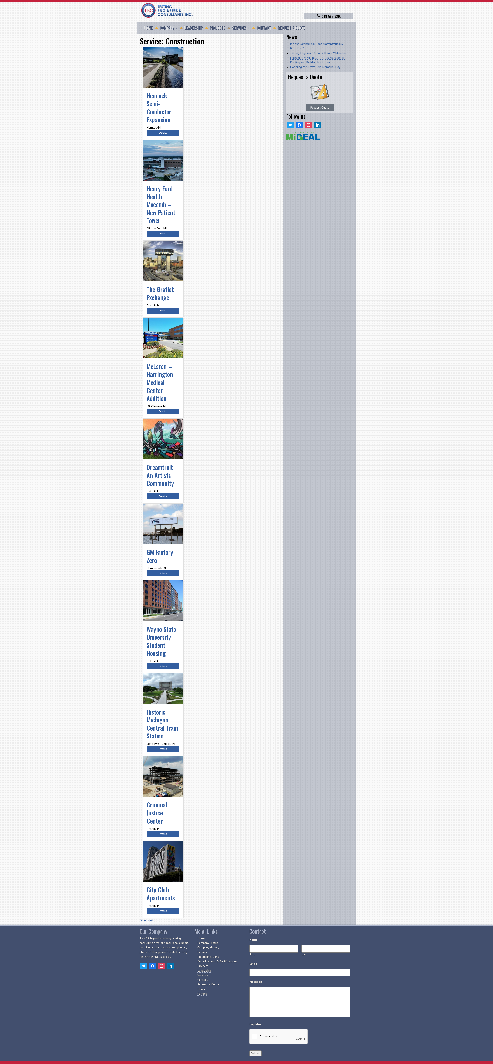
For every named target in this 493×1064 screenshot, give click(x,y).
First (252, 954)
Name (253, 940)
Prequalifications (208, 957)
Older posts (147, 920)
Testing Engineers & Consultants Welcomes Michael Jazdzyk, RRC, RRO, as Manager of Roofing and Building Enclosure (318, 57)
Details (163, 132)
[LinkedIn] (317, 125)
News (201, 989)
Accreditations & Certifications (217, 961)
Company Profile (207, 943)
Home (148, 28)
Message (255, 982)
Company (167, 28)
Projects (217, 28)
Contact (264, 28)
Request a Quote (291, 28)
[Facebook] (299, 125)
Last (304, 954)
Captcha (255, 1024)
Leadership (193, 28)
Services (239, 28)
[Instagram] (308, 125)
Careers (202, 952)
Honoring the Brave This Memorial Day (315, 67)
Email (253, 964)
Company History (208, 947)
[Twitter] (290, 125)
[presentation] (278, 1036)
